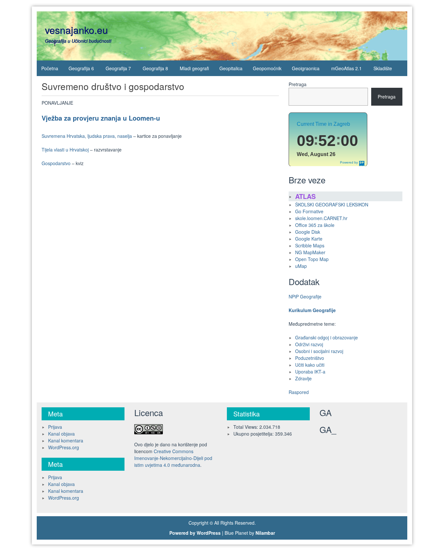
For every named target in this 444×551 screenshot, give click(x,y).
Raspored (299, 392)
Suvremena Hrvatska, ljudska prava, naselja (87, 136)
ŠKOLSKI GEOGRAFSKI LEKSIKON (331, 204)
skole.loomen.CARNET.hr (321, 218)
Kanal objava (61, 433)
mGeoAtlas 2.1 (346, 68)
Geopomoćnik (267, 68)
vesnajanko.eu (76, 30)
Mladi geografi (194, 68)
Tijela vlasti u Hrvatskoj (65, 149)
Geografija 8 (155, 68)
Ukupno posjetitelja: (254, 433)
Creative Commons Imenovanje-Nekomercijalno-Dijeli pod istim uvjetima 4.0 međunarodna (173, 458)
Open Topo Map (312, 259)
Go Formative (309, 211)
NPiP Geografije (305, 296)
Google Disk (307, 232)
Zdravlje (303, 378)
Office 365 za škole (314, 225)
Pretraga (298, 84)
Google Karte (308, 238)
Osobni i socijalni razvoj (319, 351)
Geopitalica (230, 68)
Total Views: (246, 427)
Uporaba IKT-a (310, 371)
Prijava (55, 427)
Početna (49, 68)
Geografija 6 (81, 68)
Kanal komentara (65, 440)
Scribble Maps (309, 245)
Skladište (382, 68)
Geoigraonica (306, 68)
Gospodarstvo (56, 163)
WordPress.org (63, 447)
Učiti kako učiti (309, 364)
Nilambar (265, 533)
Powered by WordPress (195, 533)
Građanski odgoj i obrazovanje (326, 337)
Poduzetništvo (309, 358)
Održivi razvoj (309, 344)
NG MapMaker (310, 252)
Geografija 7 (118, 68)
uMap (301, 266)
